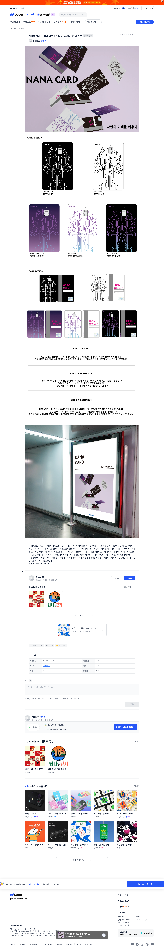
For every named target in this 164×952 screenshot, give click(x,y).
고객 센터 (121, 912)
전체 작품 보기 (129, 587)
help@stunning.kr (142, 920)
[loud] (12, 8)
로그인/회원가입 (147, 8)
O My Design (29, 817)
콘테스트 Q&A (123, 901)
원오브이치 (97, 848)
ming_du (51, 848)
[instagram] (142, 944)
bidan (27, 848)
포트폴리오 (14, 28)
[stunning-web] (16, 925)
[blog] (132, 944)
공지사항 (22, 944)
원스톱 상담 (93, 22)
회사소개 (13, 944)
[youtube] (152, 944)
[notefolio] (21, 8)
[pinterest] (147, 944)
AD (162, 1)
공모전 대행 (88, 944)
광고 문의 (69, 944)
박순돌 (118, 848)
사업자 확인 (49, 944)
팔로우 (43, 40)
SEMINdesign (74, 848)
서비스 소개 (122, 895)
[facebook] (137, 944)
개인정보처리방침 (35, 944)
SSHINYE (50, 817)
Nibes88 (40, 576)
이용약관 (59, 944)
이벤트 (122, 906)
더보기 (136, 741)
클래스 (79, 944)
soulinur (73, 817)
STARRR (96, 817)
